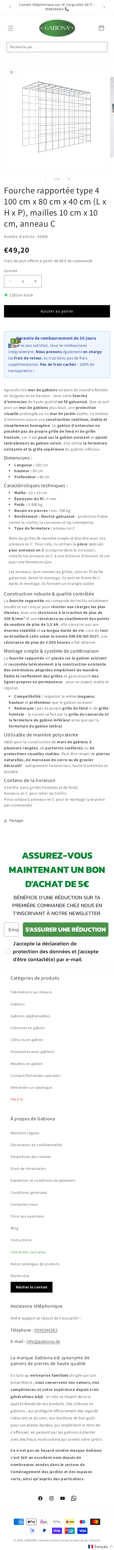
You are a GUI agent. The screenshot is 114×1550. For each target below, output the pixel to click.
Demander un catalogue (31, 1087)
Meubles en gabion (27, 1063)
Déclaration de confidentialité (36, 1144)
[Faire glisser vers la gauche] (45, 179)
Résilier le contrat (31, 1287)
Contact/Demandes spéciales (36, 1075)
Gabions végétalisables (30, 1016)
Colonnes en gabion (28, 1027)
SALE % (17, 1099)
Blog (14, 1228)
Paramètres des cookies (31, 1156)
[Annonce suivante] (104, 7)
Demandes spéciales (28, 1252)
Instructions (21, 1240)
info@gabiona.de (43, 1341)
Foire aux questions (27, 1216)
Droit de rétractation (28, 1168)
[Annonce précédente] (10, 7)
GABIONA (30, 1540)
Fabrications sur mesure (31, 992)
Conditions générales (29, 1192)
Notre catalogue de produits (35, 1263)
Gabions (18, 1004)
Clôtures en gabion (27, 1039)
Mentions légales (25, 1133)
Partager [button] (16, 820)
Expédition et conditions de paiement (43, 1180)
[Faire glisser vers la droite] (68, 179)
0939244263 (46, 1330)
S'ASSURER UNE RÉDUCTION (65, 929)
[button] (10, 28)
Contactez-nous (24, 1204)
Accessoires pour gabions (32, 1051)
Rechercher (20, 1275)
